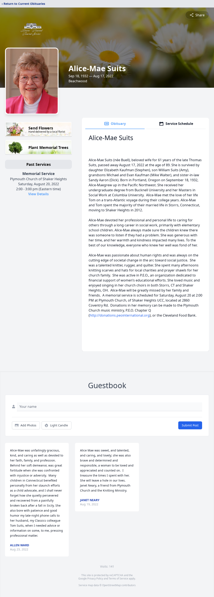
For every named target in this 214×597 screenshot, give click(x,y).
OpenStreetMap (111, 585)
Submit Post (190, 425)
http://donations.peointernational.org (120, 315)
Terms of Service (118, 578)
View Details (38, 194)
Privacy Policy (95, 578)
